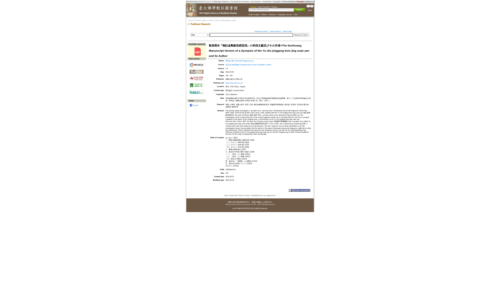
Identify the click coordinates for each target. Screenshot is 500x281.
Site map (217, 2)
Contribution (266, 2)
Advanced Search (261, 31)
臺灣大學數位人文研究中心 (262, 202)
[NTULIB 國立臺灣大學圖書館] (197, 77)
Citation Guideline (288, 2)
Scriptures (272, 14)
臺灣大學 (231, 202)
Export (195, 105)
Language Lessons (285, 14)
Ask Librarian (256, 2)
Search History (275, 31)
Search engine (254, 14)
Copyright (276, 2)
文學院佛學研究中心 (242, 202)
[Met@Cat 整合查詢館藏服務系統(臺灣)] (197, 71)
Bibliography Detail (229, 20)
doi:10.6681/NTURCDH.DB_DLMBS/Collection (250, 208)
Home (308, 2)
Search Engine (200, 20)
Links (296, 14)
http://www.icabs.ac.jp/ (234, 83)
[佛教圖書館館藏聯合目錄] (197, 84)
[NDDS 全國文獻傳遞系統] (197, 93)
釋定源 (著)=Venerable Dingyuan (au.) (240, 61)
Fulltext (264, 14)
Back (310, 10)
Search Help (287, 31)
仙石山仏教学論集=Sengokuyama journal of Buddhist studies (248, 65)
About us (225, 2)
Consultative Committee (240, 2)
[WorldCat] (197, 64)
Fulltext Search (214, 20)
